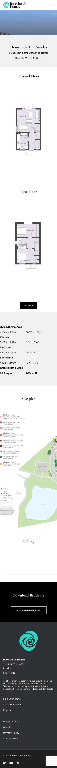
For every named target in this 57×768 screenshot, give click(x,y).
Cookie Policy (11, 738)
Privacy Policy (11, 732)
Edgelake (8, 710)
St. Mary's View (12, 704)
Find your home (12, 698)
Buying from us (12, 721)
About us (8, 727)
